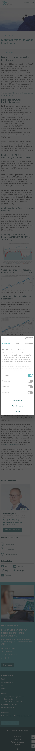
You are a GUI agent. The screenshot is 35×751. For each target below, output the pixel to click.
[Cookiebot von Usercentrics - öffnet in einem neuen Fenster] (25, 338)
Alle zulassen (17, 400)
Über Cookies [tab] (28, 343)
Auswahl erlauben (17, 406)
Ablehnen (17, 411)
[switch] (30, 381)
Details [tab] (17, 343)
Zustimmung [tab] (6, 343)
